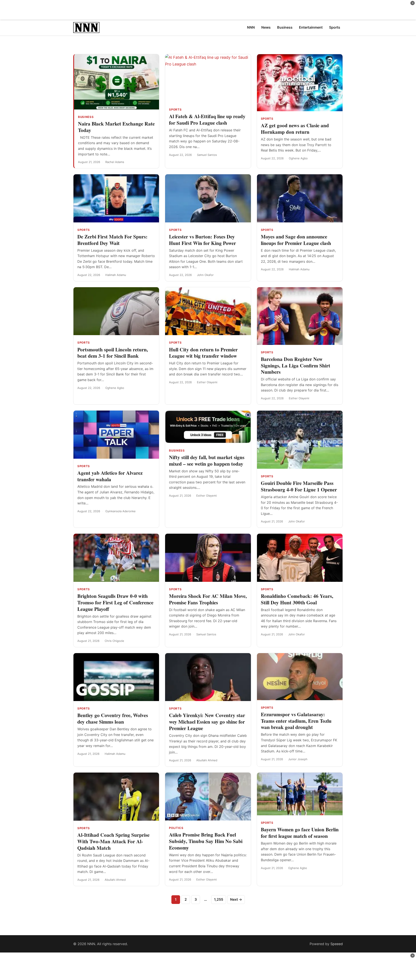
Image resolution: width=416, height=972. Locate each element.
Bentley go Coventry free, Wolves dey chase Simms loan (112, 718)
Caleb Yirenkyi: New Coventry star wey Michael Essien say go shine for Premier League (207, 721)
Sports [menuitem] (334, 27)
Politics (176, 828)
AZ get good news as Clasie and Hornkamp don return (295, 128)
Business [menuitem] (284, 27)
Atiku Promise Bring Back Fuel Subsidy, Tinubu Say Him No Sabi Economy (205, 841)
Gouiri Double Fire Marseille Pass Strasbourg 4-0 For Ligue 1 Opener (299, 486)
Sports (175, 109)
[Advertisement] (208, 10)
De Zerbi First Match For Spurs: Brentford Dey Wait (112, 240)
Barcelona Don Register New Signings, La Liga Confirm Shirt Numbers (295, 365)
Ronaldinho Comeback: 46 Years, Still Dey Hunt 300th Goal (297, 599)
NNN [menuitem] (251, 27)
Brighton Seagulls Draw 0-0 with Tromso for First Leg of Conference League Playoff (115, 602)
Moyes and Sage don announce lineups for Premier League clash (296, 240)
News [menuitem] (266, 27)
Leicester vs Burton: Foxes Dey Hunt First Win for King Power (202, 240)
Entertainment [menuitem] (311, 27)
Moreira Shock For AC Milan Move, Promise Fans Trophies (208, 599)
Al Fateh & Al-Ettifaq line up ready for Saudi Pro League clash (207, 119)
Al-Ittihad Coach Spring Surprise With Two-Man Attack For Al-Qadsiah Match (113, 841)
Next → (236, 899)
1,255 (218, 899)
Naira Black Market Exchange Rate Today (116, 127)
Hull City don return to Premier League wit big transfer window (203, 353)
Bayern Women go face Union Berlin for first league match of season (300, 833)
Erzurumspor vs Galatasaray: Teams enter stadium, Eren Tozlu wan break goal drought (296, 721)
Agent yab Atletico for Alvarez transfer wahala (110, 476)
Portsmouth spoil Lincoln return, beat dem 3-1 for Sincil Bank (112, 353)
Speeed (336, 944)
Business (86, 117)
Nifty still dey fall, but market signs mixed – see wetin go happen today (206, 460)
